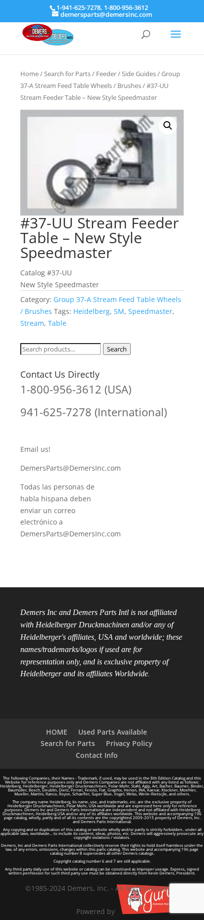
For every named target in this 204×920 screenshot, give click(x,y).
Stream (32, 323)
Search (117, 349)
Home (29, 73)
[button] (168, 125)
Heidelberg (91, 311)
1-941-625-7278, (80, 7)
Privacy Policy (129, 743)
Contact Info (97, 755)
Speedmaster (150, 311)
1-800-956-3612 (126, 7)
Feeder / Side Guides (126, 73)
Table (57, 323)
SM (119, 311)
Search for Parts (67, 73)
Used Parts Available (112, 732)
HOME (56, 732)
